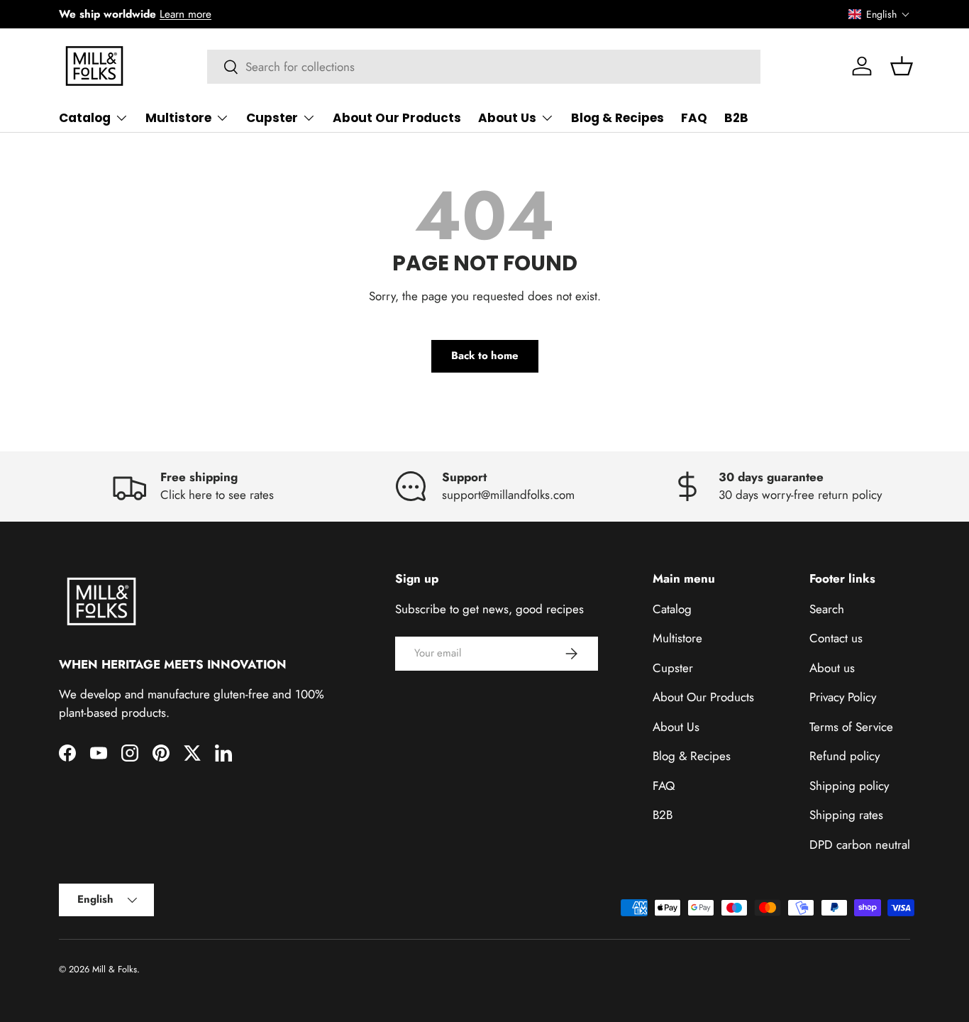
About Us (507, 117)
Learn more (185, 14)
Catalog (85, 117)
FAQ (694, 117)
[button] (879, 14)
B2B (736, 117)
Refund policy (844, 755)
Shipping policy (849, 785)
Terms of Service (851, 726)
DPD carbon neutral (859, 844)
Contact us (836, 638)
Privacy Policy (842, 696)
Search (826, 608)
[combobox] (484, 67)
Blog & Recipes (617, 117)
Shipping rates (846, 814)
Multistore (178, 117)
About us (832, 667)
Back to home (485, 355)
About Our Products (397, 117)
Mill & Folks (114, 969)
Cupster (272, 117)
